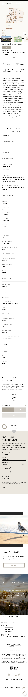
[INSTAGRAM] (8, 675)
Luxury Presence (17, 679)
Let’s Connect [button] (14, 605)
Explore (14, 565)
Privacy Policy (20, 687)
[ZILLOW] (16, 675)
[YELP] (12, 675)
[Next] (24, 397)
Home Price (5, 453)
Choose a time (6, 405)
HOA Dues (5, 476)
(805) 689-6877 (8, 631)
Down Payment (6, 462)
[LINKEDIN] (19, 675)
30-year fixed (5, 459)
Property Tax (5, 467)
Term (3, 457)
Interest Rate (5, 472)
